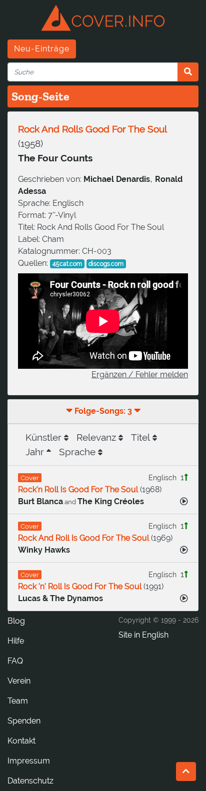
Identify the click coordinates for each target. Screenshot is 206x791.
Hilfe (16, 641)
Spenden (24, 721)
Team (18, 701)
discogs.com (106, 263)
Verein (19, 681)
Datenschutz (31, 781)
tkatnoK (22, 741)
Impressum (29, 761)
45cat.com (67, 263)
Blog (16, 621)
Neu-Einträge (42, 48)
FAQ (15, 661)
